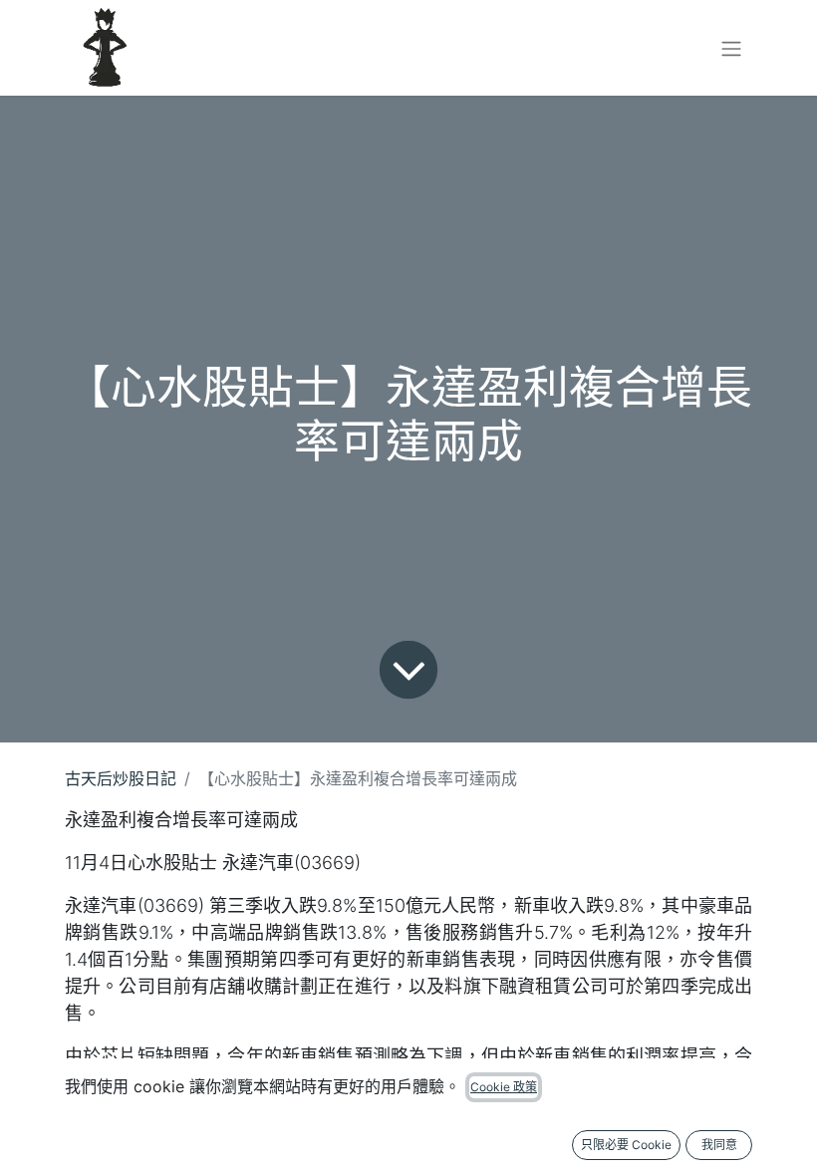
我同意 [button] (719, 1144)
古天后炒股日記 (120, 778)
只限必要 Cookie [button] (626, 1144)
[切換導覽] (731, 48)
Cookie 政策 (503, 1086)
